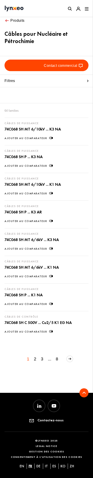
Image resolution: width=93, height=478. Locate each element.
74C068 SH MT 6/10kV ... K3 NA (33, 129)
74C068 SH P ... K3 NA (24, 156)
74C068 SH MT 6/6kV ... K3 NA (32, 239)
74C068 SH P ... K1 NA (24, 294)
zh (72, 466)
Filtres (10, 81)
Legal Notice (46, 446)
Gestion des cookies (46, 451)
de (38, 466)
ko (62, 466)
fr (30, 466)
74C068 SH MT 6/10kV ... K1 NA (33, 184)
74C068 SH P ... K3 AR (23, 212)
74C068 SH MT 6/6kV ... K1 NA (32, 267)
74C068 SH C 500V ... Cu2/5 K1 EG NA (38, 322)
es (54, 466)
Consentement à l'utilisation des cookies (46, 457)
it (46, 466)
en (22, 466)
